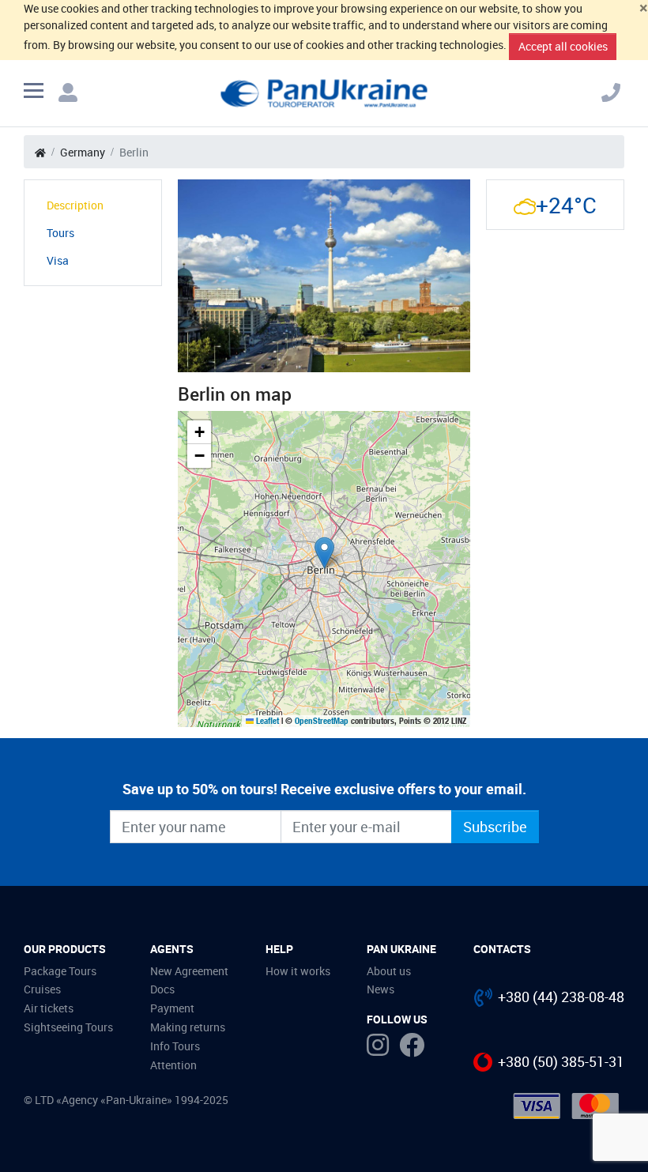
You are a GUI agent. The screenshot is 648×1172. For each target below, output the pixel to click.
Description (75, 205)
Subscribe (495, 826)
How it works (298, 970)
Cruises (42, 989)
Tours (60, 232)
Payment (172, 1008)
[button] (324, 553)
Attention (173, 1064)
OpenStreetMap (321, 720)
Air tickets (48, 1008)
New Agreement (189, 970)
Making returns (187, 1026)
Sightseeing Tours (68, 1026)
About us (389, 970)
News (380, 989)
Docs (162, 989)
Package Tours (60, 970)
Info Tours (175, 1045)
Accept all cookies (563, 46)
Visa (58, 260)
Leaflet (266, 720)
